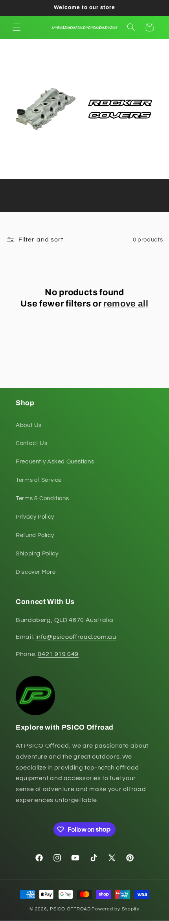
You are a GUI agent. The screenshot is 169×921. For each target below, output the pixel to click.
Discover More (35, 572)
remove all (126, 303)
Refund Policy (35, 535)
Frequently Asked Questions (55, 462)
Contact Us (31, 443)
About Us (29, 425)
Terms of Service (39, 480)
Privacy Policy (35, 517)
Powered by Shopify (115, 909)
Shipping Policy (37, 554)
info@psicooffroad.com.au (75, 637)
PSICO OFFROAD (70, 909)
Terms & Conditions (42, 498)
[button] (16, 27)
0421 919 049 (58, 654)
